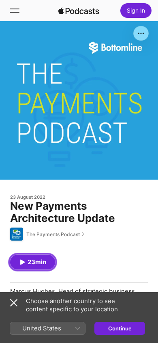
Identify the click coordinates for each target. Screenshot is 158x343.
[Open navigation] (14, 11)
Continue (120, 328)
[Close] (13, 302)
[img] (78, 11)
